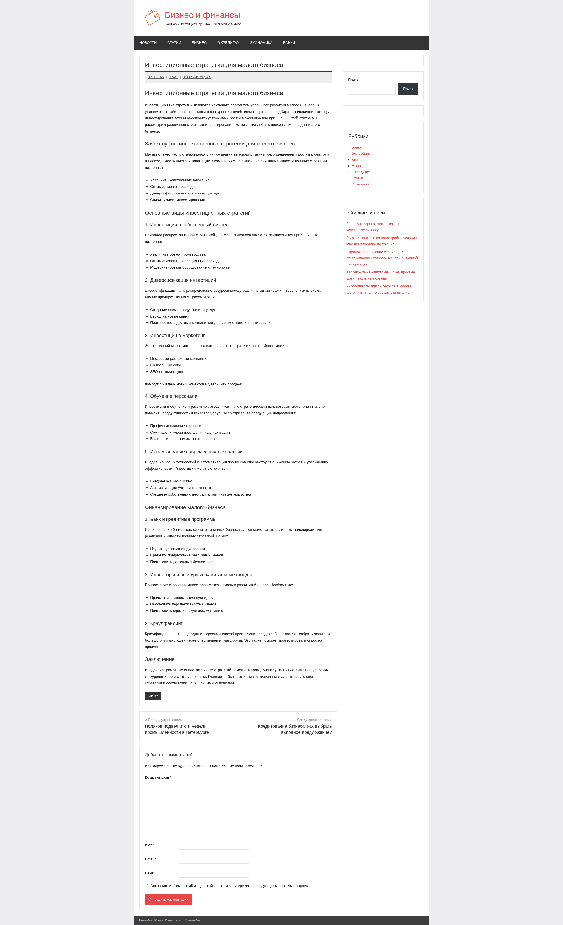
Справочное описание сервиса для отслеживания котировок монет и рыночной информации (382, 258)
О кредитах (228, 43)
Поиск (353, 80)
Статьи (174, 43)
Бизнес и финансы (202, 15)
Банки (289, 43)
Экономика (261, 43)
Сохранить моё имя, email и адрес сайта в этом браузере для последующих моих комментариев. (229, 886)
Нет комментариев (197, 77)
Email (150, 859)
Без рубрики (362, 153)
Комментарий (158, 777)
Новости (148, 43)
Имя (149, 845)
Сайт (149, 873)
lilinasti (173, 77)
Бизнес (199, 43)
